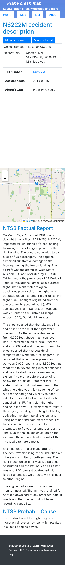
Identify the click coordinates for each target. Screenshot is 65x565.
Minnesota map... (16, 40)
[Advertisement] (32, 131)
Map (23, 14)
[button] (5, 173)
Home (7, 14)
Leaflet (29, 220)
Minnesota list (43, 40)
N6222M (39, 72)
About (53, 14)
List (37, 14)
